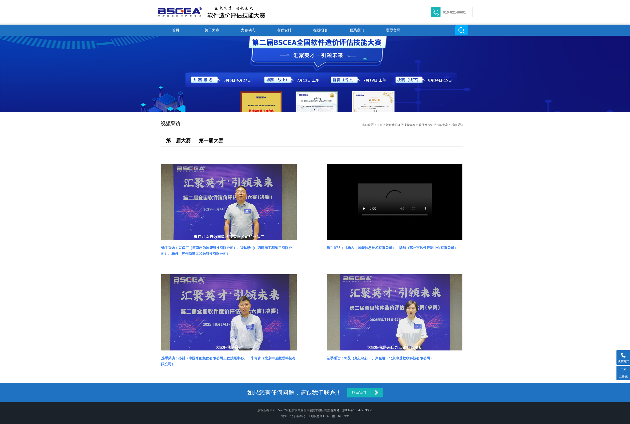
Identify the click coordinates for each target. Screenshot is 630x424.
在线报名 (320, 30)
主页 (380, 125)
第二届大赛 (178, 140)
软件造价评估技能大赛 (400, 125)
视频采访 (457, 125)
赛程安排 (284, 30)
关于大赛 (212, 30)
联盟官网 (393, 30)
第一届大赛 (211, 140)
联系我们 (356, 30)
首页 (175, 30)
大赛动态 (248, 30)
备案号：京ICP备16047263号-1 (352, 410)
